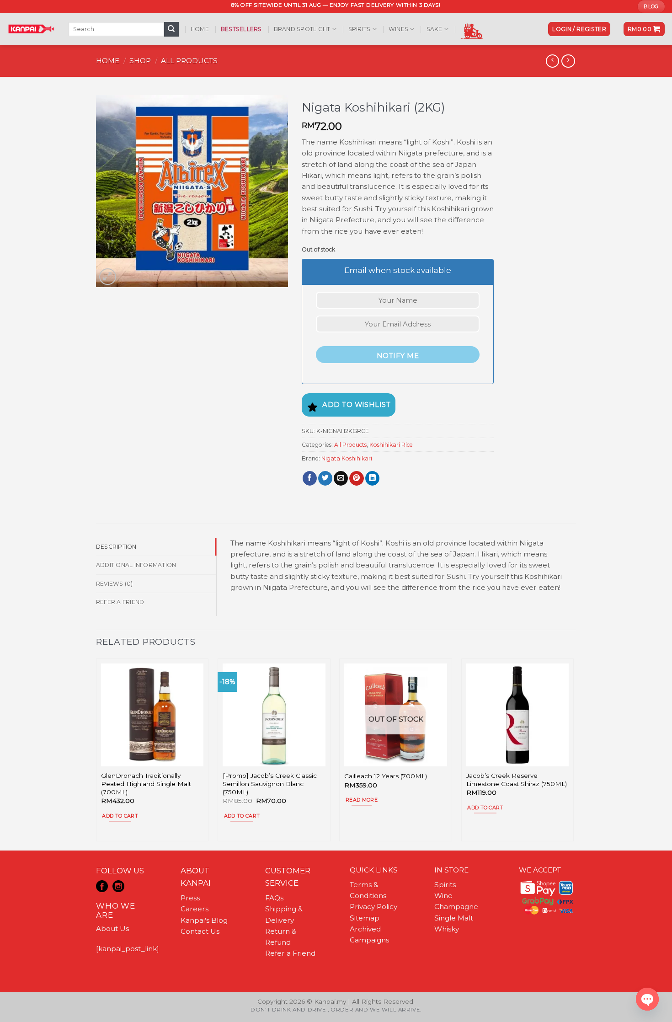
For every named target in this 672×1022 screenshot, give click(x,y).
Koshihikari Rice (391, 444)
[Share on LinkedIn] (372, 478)
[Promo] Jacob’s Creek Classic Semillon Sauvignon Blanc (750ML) (270, 784)
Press (190, 898)
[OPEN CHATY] (647, 999)
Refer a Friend (290, 953)
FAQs (274, 898)
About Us (112, 928)
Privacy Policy (373, 906)
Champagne (456, 906)
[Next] (573, 754)
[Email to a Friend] (341, 478)
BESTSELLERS (241, 29)
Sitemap (364, 918)
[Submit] (171, 29)
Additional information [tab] (136, 565)
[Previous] (96, 754)
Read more (362, 800)
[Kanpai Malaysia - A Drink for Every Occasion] (31, 29)
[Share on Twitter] (325, 478)
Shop (140, 60)
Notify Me (398, 356)
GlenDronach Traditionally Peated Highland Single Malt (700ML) (146, 784)
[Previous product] (568, 61)
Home (200, 29)
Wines (398, 29)
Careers (194, 908)
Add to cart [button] (120, 816)
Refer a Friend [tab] (120, 602)
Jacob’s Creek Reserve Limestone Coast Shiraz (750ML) (516, 779)
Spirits (359, 29)
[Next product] (552, 61)
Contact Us (200, 931)
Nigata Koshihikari (346, 458)
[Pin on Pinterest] (356, 478)
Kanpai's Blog (204, 920)
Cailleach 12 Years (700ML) (385, 776)
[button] (579, 29)
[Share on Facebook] (310, 478)
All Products (189, 60)
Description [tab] (116, 546)
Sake (435, 29)
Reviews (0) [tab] (114, 583)
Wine (443, 895)
